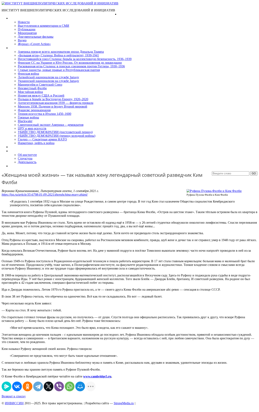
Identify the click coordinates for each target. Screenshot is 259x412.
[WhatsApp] (69, 386)
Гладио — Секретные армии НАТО (42, 139)
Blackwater (25, 121)
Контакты (16, 166)
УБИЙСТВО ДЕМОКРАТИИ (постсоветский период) (55, 132)
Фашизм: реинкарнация (34, 110)
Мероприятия (27, 33)
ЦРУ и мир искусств (32, 128)
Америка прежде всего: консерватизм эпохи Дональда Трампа (61, 51)
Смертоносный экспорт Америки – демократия (50, 124)
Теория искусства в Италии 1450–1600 (44, 113)
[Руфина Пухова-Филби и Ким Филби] (214, 191)
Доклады (16, 147)
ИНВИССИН (14, 403)
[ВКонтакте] (17, 386)
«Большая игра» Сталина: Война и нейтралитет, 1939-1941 (58, 55)
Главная (124, 14)
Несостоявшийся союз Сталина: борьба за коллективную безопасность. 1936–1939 (75, 59)
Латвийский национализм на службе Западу (48, 77)
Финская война (28, 73)
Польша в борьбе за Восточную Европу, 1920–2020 (53, 99)
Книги (14, 48)
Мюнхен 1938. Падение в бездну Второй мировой (52, 106)
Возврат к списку (14, 396)
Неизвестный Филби (32, 88)
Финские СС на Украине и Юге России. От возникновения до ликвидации (70, 62)
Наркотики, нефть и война (36, 143)
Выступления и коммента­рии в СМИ (43, 25)
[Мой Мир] (80, 386)
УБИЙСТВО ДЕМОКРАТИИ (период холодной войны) (56, 135)
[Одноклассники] (27, 386)
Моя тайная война (30, 92)
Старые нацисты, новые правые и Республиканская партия (59, 70)
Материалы (18, 18)
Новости (24, 22)
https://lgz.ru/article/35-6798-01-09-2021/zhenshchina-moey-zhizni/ (45, 194)
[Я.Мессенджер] (6, 386)
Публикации (26, 29)
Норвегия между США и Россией (41, 95)
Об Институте (19, 151)
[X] (48, 386)
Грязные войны (28, 117)
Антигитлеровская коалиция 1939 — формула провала (55, 103)
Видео (22, 40)
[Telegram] (38, 386)
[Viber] (59, 386)
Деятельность (27, 162)
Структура (25, 158)
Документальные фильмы (35, 36)
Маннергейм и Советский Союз (40, 84)
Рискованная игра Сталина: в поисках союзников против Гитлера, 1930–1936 (71, 66)
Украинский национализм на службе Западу (48, 81)
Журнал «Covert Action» (34, 44)
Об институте (27, 154)
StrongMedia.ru (124, 403)
